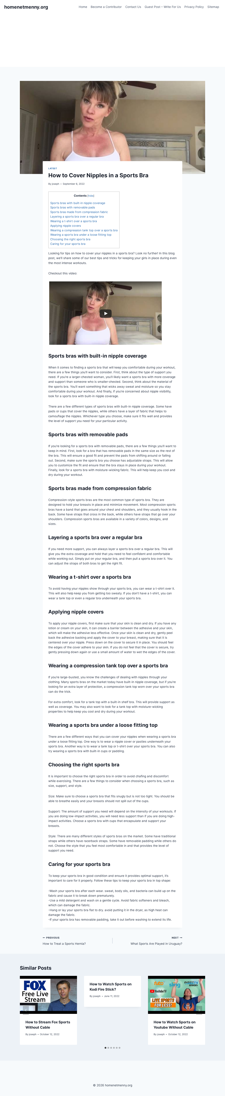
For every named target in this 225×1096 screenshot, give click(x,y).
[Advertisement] (112, 40)
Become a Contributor (106, 7)
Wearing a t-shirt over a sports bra (73, 221)
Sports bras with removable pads (72, 207)
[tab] (105, 1048)
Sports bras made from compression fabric (79, 212)
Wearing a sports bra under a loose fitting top (80, 234)
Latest (52, 168)
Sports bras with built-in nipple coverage (77, 203)
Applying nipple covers (65, 225)
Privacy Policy (194, 7)
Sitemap (213, 7)
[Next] (199, 1010)
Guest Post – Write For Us (163, 7)
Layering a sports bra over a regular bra (77, 216)
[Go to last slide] (26, 1010)
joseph (55, 183)
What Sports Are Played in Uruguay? (156, 941)
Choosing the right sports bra (70, 239)
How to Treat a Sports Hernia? (64, 941)
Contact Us (133, 7)
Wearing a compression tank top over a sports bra (84, 230)
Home (83, 7)
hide (90, 195)
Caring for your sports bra (67, 244)
